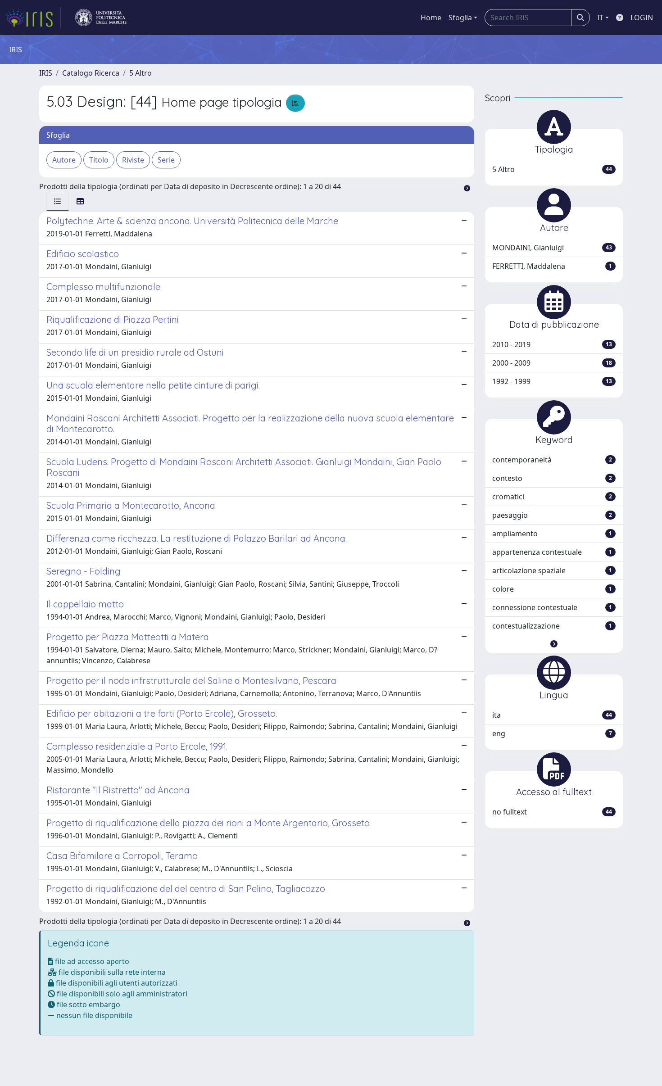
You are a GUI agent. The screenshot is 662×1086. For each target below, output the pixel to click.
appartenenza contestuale (552, 552)
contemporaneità (552, 460)
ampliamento (552, 533)
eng (552, 733)
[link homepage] (32, 17)
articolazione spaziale (552, 570)
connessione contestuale (552, 607)
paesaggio (552, 515)
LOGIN (641, 18)
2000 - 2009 (552, 363)
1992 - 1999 (552, 381)
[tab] (57, 201)
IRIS (45, 73)
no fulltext (552, 812)
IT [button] (600, 18)
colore (552, 589)
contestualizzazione (552, 626)
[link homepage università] (101, 17)
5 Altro (140, 73)
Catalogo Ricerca (90, 73)
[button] (554, 644)
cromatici (552, 497)
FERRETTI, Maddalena (552, 266)
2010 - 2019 (552, 344)
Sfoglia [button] (460, 18)
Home (431, 18)
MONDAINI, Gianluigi (552, 248)
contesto (552, 478)
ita (552, 715)
